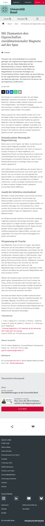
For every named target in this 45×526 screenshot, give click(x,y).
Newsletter (26, 509)
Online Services (6, 451)
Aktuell (10, 24)
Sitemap (3, 509)
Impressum (4, 505)
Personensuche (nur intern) (10, 455)
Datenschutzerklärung (29, 505)
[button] (3, 92)
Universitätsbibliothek (8, 474)
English (5, 2)
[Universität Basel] (13, 9)
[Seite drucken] (33, 427)
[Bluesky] (41, 498)
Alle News (22, 409)
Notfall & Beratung (7, 467)
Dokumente (28, 2)
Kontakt (3, 513)
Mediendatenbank (17, 363)
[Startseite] (3, 24)
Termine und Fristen (7, 471)
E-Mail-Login (5, 443)
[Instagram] (3, 498)
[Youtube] (28, 498)
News (16, 24)
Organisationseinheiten (17, 2)
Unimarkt (4, 459)
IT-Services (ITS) (6, 463)
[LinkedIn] (16, 498)
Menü (37, 19)
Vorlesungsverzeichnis (8, 478)
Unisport (4, 482)
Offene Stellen (6, 447)
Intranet (3, 486)
